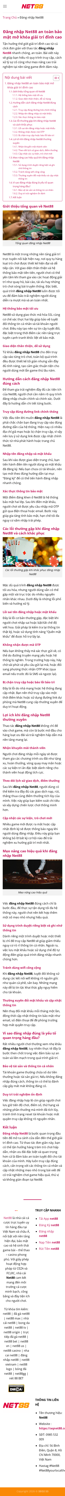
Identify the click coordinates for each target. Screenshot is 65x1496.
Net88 (7, 53)
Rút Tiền (49, 1249)
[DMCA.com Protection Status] (16, 1388)
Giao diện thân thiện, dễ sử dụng (34, 98)
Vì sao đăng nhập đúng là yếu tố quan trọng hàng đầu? (33, 184)
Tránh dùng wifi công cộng (31, 171)
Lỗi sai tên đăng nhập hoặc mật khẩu (36, 128)
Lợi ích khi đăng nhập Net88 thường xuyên (32, 141)
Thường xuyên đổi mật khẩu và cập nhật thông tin (38, 177)
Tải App (48, 1219)
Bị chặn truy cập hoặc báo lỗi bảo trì (36, 135)
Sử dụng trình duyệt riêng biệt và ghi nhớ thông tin (36, 167)
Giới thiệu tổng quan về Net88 (29, 91)
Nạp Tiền (49, 1242)
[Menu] (5, 6)
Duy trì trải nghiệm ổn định (31, 193)
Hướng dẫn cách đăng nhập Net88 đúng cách (34, 104)
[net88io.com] (32, 6)
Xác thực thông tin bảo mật (31, 117)
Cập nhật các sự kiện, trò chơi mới (35, 153)
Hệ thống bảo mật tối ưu (30, 95)
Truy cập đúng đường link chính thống (37, 110)
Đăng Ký (49, 1225)
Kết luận (17, 197)
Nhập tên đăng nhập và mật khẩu (34, 113)
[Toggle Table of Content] (54, 78)
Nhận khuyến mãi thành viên (32, 146)
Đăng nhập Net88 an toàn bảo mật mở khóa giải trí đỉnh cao (30, 85)
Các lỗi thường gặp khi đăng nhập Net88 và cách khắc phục (34, 122)
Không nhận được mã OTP (31, 132)
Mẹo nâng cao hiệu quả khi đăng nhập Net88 (33, 159)
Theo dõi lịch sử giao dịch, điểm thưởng (37, 150)
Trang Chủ (10, 17)
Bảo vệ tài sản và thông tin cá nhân (35, 190)
